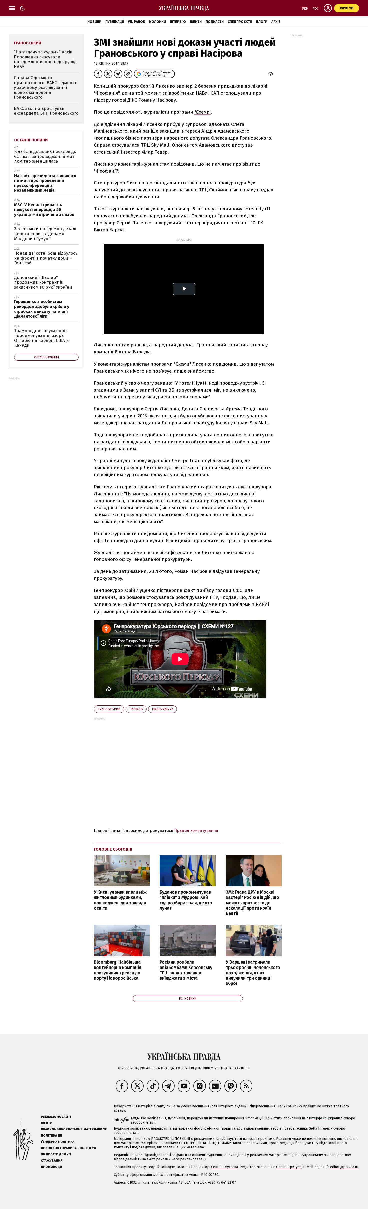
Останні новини (31, 140)
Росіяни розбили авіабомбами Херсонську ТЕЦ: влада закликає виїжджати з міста (186, 970)
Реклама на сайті (56, 1117)
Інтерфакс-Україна (325, 1118)
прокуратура (162, 709)
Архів (276, 22)
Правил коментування (196, 830)
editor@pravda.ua (344, 1167)
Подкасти (215, 22)
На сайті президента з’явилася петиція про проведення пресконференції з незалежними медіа (45, 183)
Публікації (114, 22)
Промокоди (51, 1167)
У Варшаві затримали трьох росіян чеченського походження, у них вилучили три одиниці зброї (253, 973)
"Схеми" (202, 112)
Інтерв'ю (178, 22)
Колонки (157, 22)
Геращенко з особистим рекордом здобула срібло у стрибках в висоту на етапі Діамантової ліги (41, 309)
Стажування (52, 1160)
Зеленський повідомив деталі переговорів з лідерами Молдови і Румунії (45, 233)
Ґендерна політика (57, 1142)
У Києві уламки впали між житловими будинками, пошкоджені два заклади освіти (120, 900)
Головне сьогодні (113, 849)
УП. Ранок (136, 22)
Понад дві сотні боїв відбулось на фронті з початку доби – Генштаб (45, 258)
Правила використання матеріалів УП (74, 1129)
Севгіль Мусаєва (224, 1167)
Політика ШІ (51, 1135)
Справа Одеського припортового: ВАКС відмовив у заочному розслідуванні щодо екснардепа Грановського (45, 87)
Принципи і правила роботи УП (68, 1148)
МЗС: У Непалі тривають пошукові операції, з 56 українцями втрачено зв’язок (44, 209)
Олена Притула (288, 1167)
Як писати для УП (56, 1154)
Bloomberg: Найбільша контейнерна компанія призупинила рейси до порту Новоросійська (117, 970)
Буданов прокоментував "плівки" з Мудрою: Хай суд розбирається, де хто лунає (186, 900)
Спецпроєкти (240, 22)
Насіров (136, 709)
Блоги (261, 22)
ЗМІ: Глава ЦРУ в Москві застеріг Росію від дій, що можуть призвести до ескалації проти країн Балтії (252, 903)
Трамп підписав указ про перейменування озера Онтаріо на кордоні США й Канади (41, 338)
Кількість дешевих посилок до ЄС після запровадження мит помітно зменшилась (45, 156)
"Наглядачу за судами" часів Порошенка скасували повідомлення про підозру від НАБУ (45, 59)
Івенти (196, 22)
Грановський (109, 709)
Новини (94, 22)
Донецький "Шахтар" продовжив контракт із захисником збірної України (43, 282)
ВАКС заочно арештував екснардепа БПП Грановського (46, 111)
